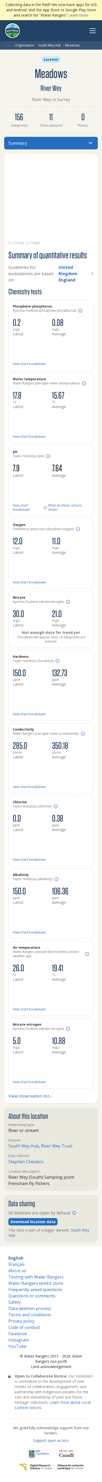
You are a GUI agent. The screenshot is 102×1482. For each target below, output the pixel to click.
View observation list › (30, 1096)
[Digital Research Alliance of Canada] (51, 1468)
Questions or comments (31, 1296)
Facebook (17, 1334)
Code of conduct (24, 1327)
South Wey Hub (49, 45)
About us (17, 1271)
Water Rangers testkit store (35, 1283)
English (15, 1258)
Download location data (32, 1221)
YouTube (17, 1346)
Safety (14, 1302)
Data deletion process (29, 1308)
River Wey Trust (56, 1146)
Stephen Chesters (25, 1162)
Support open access (51, 1440)
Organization (24, 45)
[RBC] (39, 1453)
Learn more (78, 15)
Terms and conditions (29, 1315)
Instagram (18, 1340)
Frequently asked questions (35, 1289)
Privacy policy (21, 1321)
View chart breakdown (29, 364)
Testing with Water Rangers (36, 1277)
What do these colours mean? (65, 507)
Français (16, 1264)
